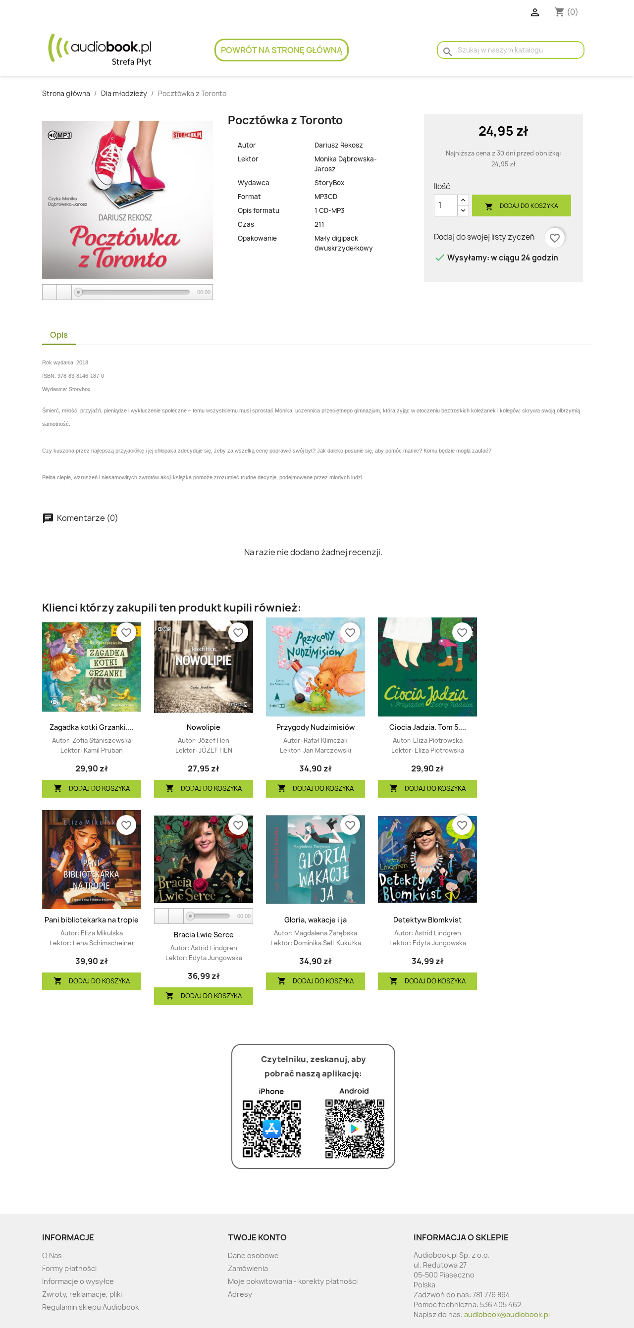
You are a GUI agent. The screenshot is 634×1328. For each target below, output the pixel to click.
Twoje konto (257, 1237)
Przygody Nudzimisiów (315, 727)
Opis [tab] (59, 334)
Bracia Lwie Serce (204, 934)
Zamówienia (248, 1268)
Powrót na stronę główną (281, 50)
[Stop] (64, 292)
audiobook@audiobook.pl (507, 1314)
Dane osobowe (253, 1255)
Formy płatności (69, 1268)
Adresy (240, 1294)
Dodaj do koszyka (521, 206)
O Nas (52, 1255)
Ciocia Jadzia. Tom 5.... (427, 727)
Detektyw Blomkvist (427, 919)
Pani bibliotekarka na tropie (92, 919)
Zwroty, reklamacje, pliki (82, 1294)
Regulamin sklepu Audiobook (90, 1307)
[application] (127, 292)
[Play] (50, 292)
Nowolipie (203, 727)
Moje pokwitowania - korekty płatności (293, 1281)
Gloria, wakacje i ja (315, 919)
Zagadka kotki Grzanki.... (92, 727)
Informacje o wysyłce (78, 1281)
